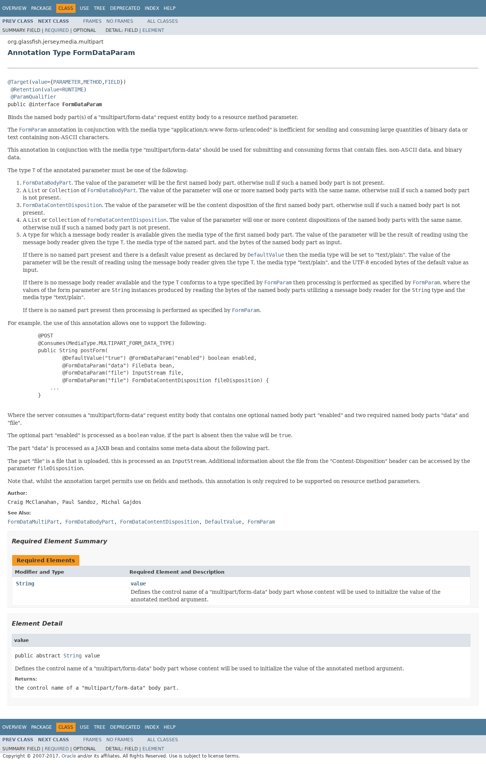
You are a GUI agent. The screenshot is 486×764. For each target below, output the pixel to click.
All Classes (162, 21)
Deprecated (125, 8)
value (39, 82)
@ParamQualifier (33, 97)
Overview (14, 8)
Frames (92, 21)
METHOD (93, 82)
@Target (18, 82)
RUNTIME (73, 89)
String (25, 583)
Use (84, 8)
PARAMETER (66, 82)
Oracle (69, 756)
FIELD (112, 82)
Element (153, 30)
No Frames (119, 21)
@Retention (26, 89)
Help (169, 8)
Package (41, 8)
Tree (100, 8)
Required (57, 30)
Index (152, 8)
